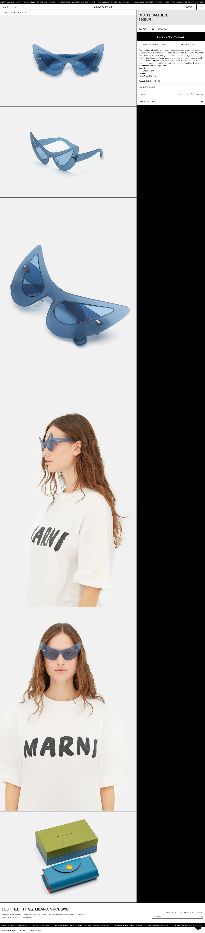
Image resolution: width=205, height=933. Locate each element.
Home (4, 12)
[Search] (15, 7)
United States (70, 914)
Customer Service (30, 914)
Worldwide (58, 914)
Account (5, 914)
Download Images (146, 87)
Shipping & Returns (147, 101)
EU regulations (26, 917)
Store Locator (15, 914)
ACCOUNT (189, 6)
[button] (200, 7)
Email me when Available (170, 37)
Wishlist (42, 914)
